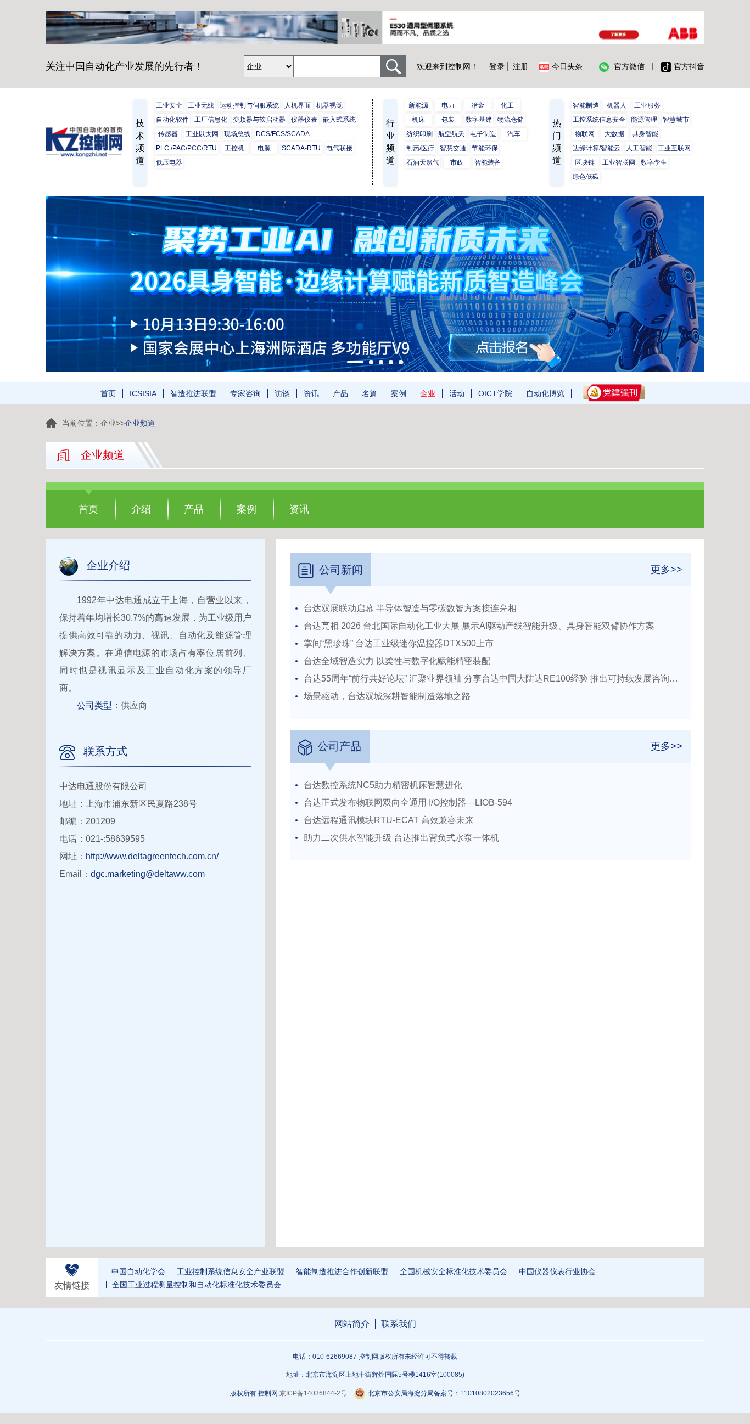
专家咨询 (245, 393)
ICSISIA (143, 393)
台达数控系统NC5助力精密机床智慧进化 (383, 785)
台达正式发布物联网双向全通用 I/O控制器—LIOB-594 (408, 802)
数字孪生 (654, 162)
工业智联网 (618, 162)
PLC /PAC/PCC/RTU (186, 148)
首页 (108, 393)
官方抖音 (689, 66)
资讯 (311, 393)
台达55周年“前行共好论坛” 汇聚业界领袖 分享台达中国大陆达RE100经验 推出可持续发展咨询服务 (494, 678)
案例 (398, 393)
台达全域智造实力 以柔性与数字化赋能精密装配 (397, 661)
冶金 (477, 105)
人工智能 (639, 148)
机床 (418, 119)
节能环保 (485, 148)
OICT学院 (495, 393)
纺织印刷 (419, 134)
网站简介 (352, 1324)
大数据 (614, 134)
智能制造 (586, 105)
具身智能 (645, 134)
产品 (340, 393)
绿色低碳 (586, 177)
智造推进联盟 (193, 393)
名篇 (369, 393)
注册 (520, 66)
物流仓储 (510, 119)
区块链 (585, 162)
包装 (448, 119)
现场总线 (237, 134)
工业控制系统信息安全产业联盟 (230, 1271)
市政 (456, 162)
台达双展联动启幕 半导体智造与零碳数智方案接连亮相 (410, 608)
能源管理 (644, 119)
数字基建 (479, 119)
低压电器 (169, 162)
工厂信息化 (210, 119)
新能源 (418, 105)
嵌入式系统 (339, 119)
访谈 (282, 393)
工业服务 (647, 105)
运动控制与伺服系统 (249, 105)
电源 (264, 148)
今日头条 (567, 66)
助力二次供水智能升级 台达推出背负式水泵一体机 (401, 837)
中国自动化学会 (138, 1271)
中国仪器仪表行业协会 (557, 1271)
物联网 (585, 134)
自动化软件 (172, 119)
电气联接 (339, 148)
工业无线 (201, 105)
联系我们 (398, 1324)
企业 (427, 393)
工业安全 (169, 105)
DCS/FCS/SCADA (283, 134)
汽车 (513, 134)
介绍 (141, 509)
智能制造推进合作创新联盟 (342, 1271)
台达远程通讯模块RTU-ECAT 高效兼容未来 (389, 820)
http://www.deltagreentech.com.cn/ (152, 856)
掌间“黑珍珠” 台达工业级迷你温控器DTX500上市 (399, 643)
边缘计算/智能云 (596, 148)
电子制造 (483, 134)
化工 (507, 105)
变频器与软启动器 (259, 119)
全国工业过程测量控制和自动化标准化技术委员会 (196, 1284)
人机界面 (297, 105)
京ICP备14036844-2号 (313, 1393)
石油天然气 (422, 162)
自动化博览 (545, 393)
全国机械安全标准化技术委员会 (453, 1271)
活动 (456, 393)
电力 (448, 105)
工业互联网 (674, 148)
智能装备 (487, 162)
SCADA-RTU (301, 148)
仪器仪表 (304, 119)
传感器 (168, 134)
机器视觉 (329, 105)
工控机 (234, 148)
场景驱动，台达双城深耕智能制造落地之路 (387, 696)
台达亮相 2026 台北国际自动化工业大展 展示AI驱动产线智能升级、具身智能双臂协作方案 (479, 626)
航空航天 (451, 134)
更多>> (666, 569)
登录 (497, 66)
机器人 (616, 105)
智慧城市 (676, 119)
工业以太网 (202, 134)
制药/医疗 (420, 148)
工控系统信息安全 (599, 119)
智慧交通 (453, 148)
